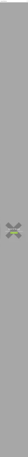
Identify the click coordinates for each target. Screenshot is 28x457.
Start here (14, 232)
